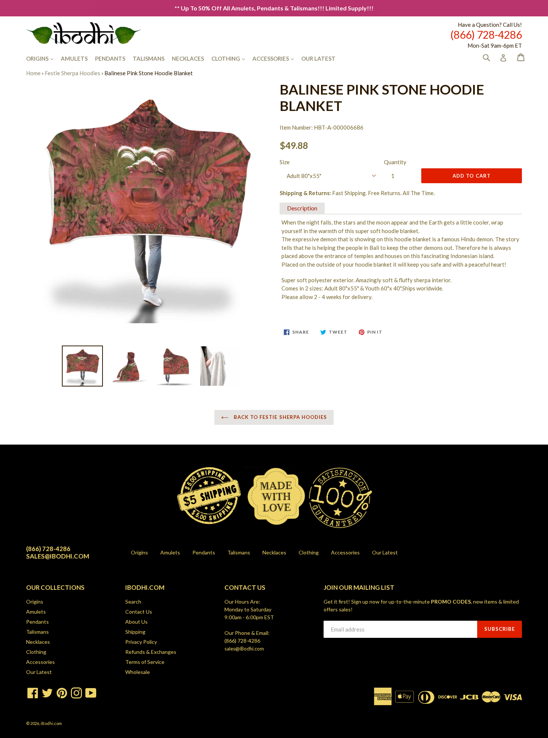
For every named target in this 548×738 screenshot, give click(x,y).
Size (285, 162)
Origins (43, 58)
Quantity (395, 162)
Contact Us (138, 611)
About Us (136, 621)
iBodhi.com (51, 723)
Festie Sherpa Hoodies (72, 73)
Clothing (231, 58)
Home (33, 73)
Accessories (276, 58)
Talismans (148, 58)
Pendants (110, 58)
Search (133, 601)
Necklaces (188, 58)
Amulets (74, 58)
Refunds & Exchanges (150, 652)
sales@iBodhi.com (244, 649)
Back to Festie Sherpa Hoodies (279, 417)
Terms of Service (144, 662)
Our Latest (318, 58)
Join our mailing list (359, 587)
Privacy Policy (141, 642)
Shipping (135, 632)
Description (302, 207)
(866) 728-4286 (242, 640)
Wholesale (137, 672)
